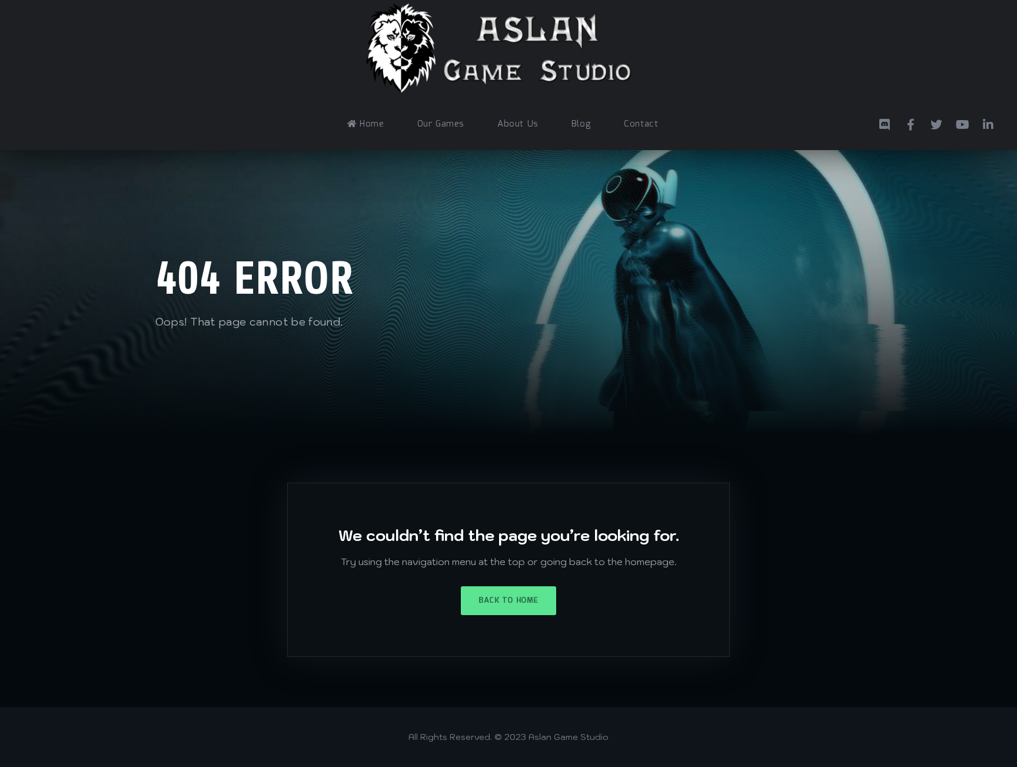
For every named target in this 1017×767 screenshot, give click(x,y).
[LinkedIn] (988, 123)
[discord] (884, 123)
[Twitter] (936, 123)
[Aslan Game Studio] (502, 49)
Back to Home (508, 601)
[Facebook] (910, 123)
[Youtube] (962, 123)
